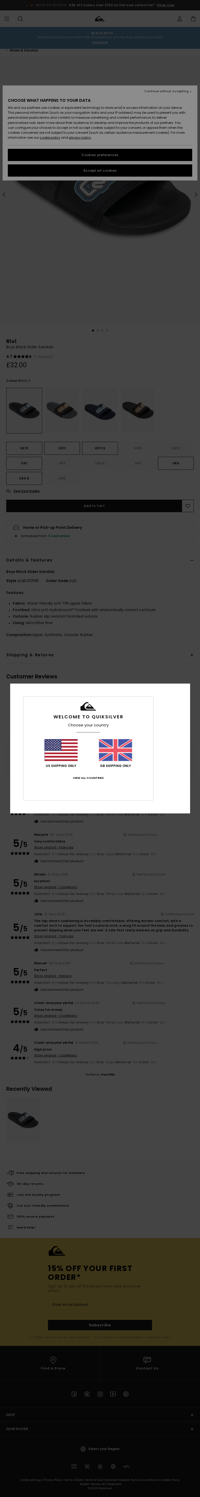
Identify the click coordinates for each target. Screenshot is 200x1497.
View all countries (88, 778)
